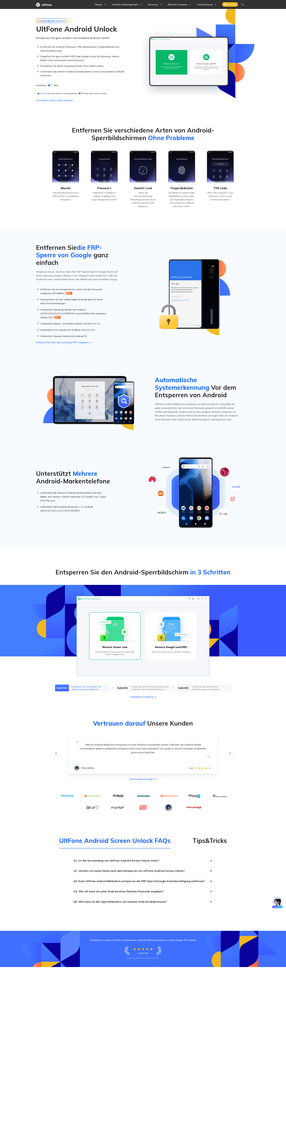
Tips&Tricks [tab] (210, 841)
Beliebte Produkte (177, 4)
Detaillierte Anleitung (141, 696)
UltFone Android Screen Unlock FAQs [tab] (115, 841)
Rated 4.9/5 (143, 953)
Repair (98, 4)
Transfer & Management (125, 4)
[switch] (50, 85)
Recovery (153, 4)
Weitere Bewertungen (142, 779)
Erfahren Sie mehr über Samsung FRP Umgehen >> (64, 342)
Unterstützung (205, 4)
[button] (56, 753)
